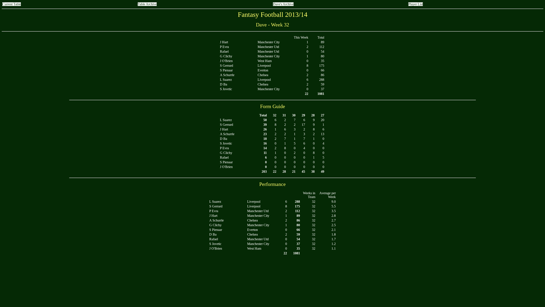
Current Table (11, 4)
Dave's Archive (283, 4)
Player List (415, 4)
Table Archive (147, 4)
